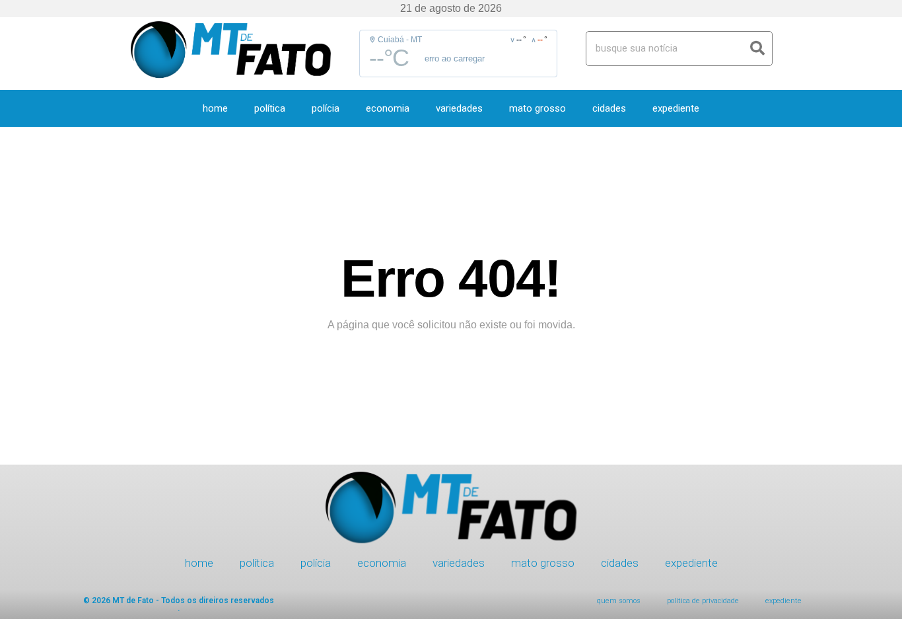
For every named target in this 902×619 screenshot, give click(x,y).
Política (269, 108)
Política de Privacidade (703, 601)
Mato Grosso (537, 108)
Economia (387, 108)
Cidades (609, 108)
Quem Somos (619, 601)
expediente (675, 108)
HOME (215, 108)
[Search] (758, 48)
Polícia (325, 108)
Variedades (459, 108)
